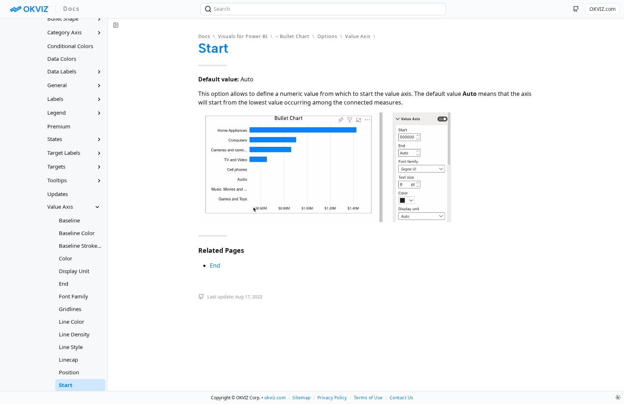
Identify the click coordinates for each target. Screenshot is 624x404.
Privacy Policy (332, 398)
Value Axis (357, 36)
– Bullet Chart (292, 36)
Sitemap (301, 398)
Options (327, 36)
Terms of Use (368, 398)
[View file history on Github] (202, 296)
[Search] (208, 9)
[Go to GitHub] (576, 9)
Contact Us (401, 398)
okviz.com (275, 398)
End (215, 265)
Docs (204, 36)
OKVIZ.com (602, 8)
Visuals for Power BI (243, 36)
